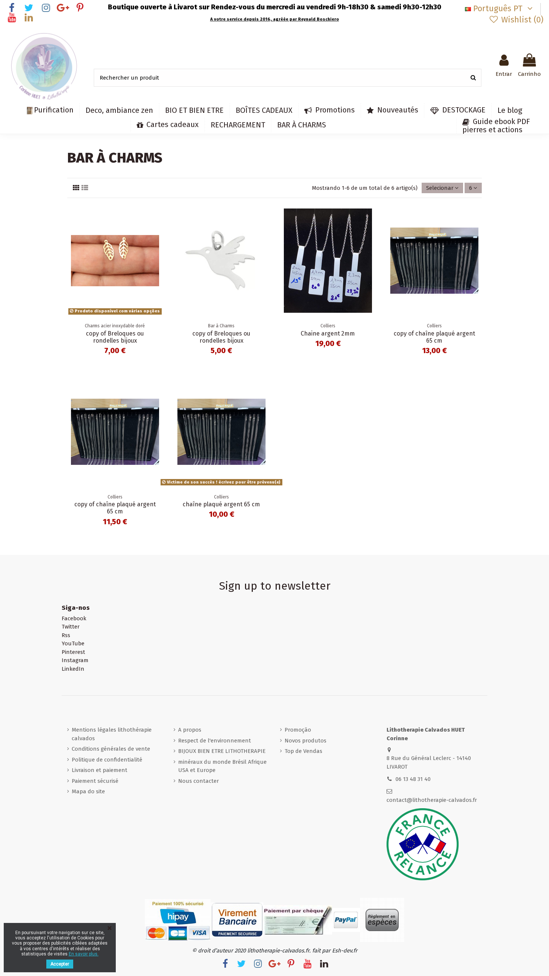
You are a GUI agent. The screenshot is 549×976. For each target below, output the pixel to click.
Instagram (75, 660)
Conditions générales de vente (111, 748)
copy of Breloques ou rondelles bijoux (115, 337)
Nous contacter (198, 781)
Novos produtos (305, 740)
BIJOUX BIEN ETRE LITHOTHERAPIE (222, 751)
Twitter (71, 626)
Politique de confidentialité (107, 759)
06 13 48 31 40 (413, 779)
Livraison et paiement (99, 770)
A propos (189, 729)
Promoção (298, 729)
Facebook (74, 618)
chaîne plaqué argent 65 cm (221, 504)
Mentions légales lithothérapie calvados (112, 734)
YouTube (73, 643)
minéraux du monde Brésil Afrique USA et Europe (222, 766)
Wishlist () (521, 20)
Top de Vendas (303, 751)
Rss (66, 635)
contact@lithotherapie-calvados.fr (432, 800)
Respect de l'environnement (214, 740)
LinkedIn (73, 668)
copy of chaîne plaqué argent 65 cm (434, 337)
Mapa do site (88, 791)
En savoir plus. (84, 954)
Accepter (59, 964)
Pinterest (73, 652)
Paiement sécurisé (95, 781)
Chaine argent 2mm (328, 333)
